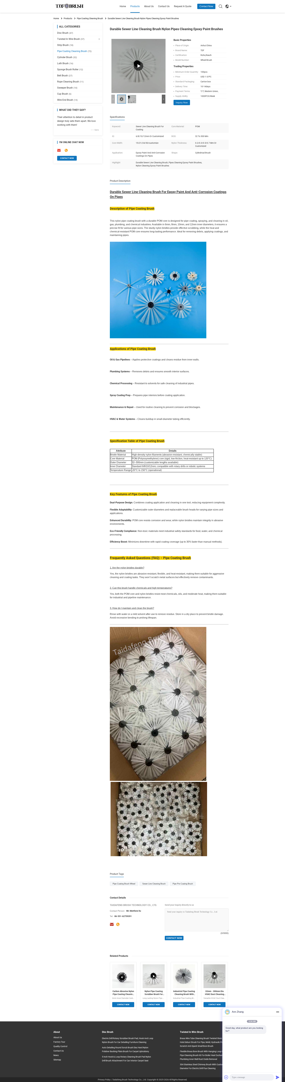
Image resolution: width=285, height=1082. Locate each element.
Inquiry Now (182, 102)
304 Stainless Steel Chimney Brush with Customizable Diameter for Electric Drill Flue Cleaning (204, 1066)
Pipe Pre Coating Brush (183, 884)
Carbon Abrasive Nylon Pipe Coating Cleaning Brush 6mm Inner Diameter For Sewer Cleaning (123, 993)
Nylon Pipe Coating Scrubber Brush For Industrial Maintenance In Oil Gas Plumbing (154, 993)
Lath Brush (65, 63)
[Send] (277, 1077)
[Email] (59, 150)
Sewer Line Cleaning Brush (154, 884)
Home (123, 6)
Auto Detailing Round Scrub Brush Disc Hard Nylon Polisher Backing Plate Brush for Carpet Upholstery (125, 1049)
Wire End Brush (67, 99)
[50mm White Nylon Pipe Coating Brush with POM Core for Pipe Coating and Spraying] (138, 66)
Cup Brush (64, 93)
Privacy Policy (104, 1079)
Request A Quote (182, 6)
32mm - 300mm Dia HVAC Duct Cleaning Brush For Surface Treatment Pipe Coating (214, 993)
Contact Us (164, 6)
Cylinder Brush (67, 57)
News (56, 1055)
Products (135, 6)
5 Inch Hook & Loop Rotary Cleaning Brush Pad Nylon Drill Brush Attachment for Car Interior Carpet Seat (126, 1059)
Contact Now (206, 6)
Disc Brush (65, 32)
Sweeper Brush (67, 87)
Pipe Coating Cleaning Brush (90, 18)
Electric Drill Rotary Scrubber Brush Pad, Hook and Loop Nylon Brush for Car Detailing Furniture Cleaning (127, 1040)
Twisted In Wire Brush (70, 39)
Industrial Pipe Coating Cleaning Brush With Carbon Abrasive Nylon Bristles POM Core (184, 993)
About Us (149, 6)
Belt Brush (64, 75)
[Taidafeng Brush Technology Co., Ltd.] (69, 6)
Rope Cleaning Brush (70, 81)
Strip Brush (65, 45)
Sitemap (57, 1060)
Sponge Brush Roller (70, 69)
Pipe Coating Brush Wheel (124, 884)
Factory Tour (59, 1042)
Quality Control (60, 1046)
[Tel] (66, 150)
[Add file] (226, 1077)
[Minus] (277, 1012)
